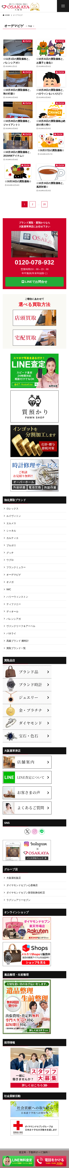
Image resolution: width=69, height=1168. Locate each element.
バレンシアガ (13, 618)
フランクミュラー (16, 567)
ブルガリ (11, 545)
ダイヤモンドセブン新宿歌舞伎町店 (25, 892)
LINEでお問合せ (35, 281)
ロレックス (12, 508)
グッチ (10, 552)
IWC (8, 589)
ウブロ (10, 560)
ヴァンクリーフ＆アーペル (20, 626)
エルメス (11, 523)
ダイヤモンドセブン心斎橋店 (22, 885)
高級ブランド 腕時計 (17, 640)
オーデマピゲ (13, 574)
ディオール (12, 611)
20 (44, 204)
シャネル (11, 530)
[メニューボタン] (63, 6)
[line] (42, 832)
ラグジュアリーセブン (18, 900)
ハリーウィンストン (17, 596)
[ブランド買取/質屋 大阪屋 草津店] (20, 6)
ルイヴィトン (13, 516)
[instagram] (35, 832)
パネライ (11, 633)
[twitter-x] (27, 832)
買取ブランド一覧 (16, 648)
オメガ (10, 582)
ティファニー (13, 604)
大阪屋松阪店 (13, 877)
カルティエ (12, 538)
